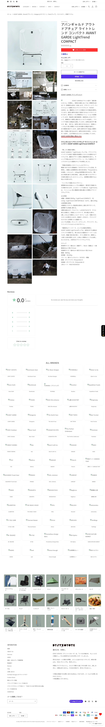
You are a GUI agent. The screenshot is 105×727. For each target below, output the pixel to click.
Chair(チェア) (52, 14)
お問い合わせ (11, 671)
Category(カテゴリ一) (40, 14)
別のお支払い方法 (79, 80)
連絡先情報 (81, 721)
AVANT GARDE (18, 14)
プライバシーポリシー (51, 721)
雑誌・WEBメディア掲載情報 (15, 660)
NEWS (9, 657)
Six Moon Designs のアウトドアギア (17, 674)
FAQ (8, 669)
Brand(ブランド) (28, 14)
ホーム (9, 14)
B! (67, 54)
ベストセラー (61, 14)
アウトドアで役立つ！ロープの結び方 (17, 683)
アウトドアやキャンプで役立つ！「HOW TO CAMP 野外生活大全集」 (26, 686)
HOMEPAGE (10, 692)
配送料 (66, 60)
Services (9, 654)
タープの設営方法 (12, 689)
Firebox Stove (11, 677)
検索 (8, 648)
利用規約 (68, 721)
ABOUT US (10, 651)
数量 (62, 63)
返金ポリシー (61, 721)
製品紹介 (9, 663)
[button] (26, 6)
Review (9, 666)
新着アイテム (69, 14)
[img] (65, 46)
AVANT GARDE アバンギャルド (71, 95)
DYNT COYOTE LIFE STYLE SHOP (27, 721)
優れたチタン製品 (12, 680)
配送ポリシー (74, 721)
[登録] (35, 701)
